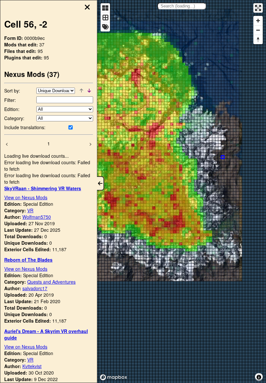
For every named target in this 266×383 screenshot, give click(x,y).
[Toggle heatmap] (105, 8)
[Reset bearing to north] (258, 39)
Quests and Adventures (51, 281)
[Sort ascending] (81, 90)
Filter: (10, 100)
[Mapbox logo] (113, 377)
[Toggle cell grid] (105, 17)
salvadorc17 (34, 288)
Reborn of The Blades (28, 259)
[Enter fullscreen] (258, 8)
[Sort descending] (89, 90)
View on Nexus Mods (25, 197)
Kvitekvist (32, 366)
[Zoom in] (258, 20)
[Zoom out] (258, 30)
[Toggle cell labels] (105, 26)
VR (30, 210)
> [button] (90, 143)
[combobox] (181, 6)
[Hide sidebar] (100, 183)
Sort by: (12, 90)
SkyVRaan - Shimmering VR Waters (42, 188)
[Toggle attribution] (259, 377)
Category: (14, 118)
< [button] (7, 143)
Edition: (11, 109)
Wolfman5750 (36, 217)
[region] (181, 191)
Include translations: (24, 127)
